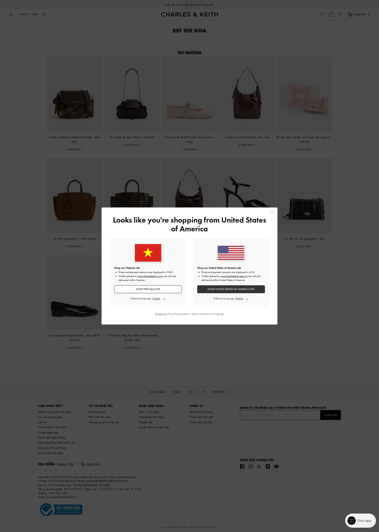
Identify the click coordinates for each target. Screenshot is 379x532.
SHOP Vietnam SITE (148, 289)
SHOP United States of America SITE (230, 289)
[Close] (272, 213)
